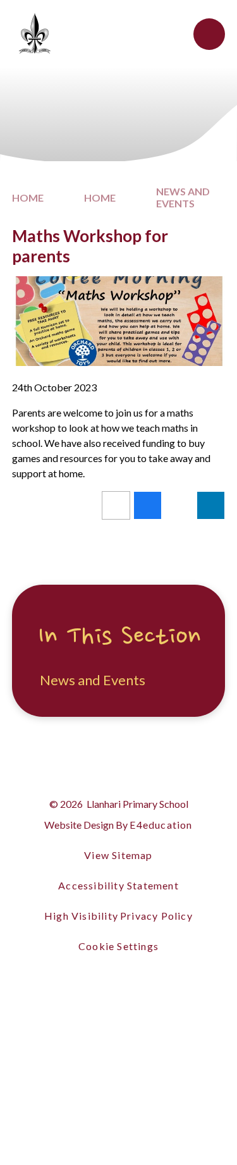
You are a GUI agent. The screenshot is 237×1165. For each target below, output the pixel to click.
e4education (161, 825)
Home (28, 198)
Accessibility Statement (118, 885)
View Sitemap (118, 855)
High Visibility (81, 916)
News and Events (183, 197)
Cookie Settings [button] (118, 946)
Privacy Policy (156, 916)
